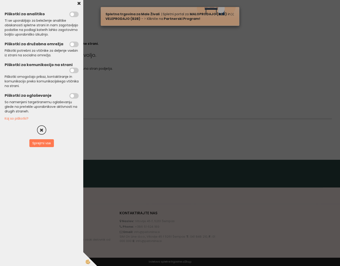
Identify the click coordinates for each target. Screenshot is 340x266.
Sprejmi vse (41, 143)
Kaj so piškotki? (16, 118)
